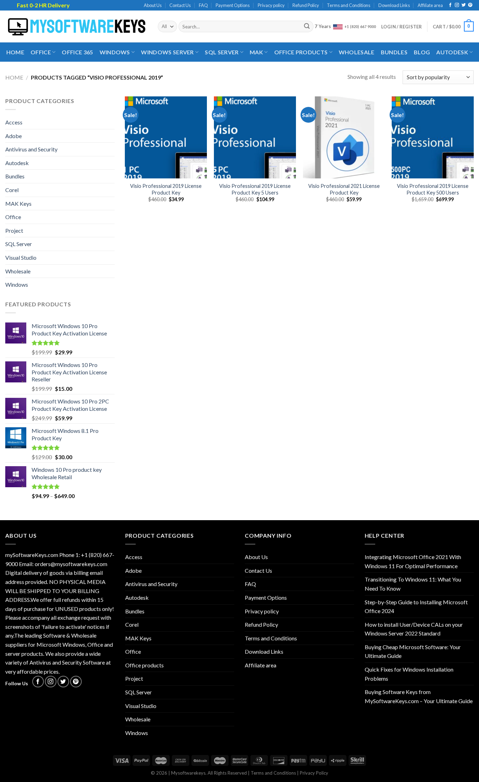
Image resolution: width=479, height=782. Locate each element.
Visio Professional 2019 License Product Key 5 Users (255, 189)
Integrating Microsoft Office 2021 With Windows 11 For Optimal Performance (413, 561)
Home (15, 52)
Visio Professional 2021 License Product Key (344, 189)
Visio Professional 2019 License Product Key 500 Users (432, 189)
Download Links (394, 5)
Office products (301, 52)
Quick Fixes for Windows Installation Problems (409, 674)
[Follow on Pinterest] (470, 5)
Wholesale (357, 52)
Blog (422, 52)
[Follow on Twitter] (463, 5)
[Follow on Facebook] (450, 5)
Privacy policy (271, 5)
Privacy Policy (314, 773)
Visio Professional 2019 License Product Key (166, 189)
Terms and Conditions (348, 5)
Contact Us (180, 5)
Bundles (394, 52)
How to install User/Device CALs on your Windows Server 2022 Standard (414, 629)
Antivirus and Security (31, 149)
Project (14, 230)
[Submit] (307, 27)
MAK (256, 52)
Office (41, 52)
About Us (153, 5)
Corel (12, 189)
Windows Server (167, 52)
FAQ (203, 5)
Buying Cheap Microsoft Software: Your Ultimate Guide (413, 651)
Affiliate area (430, 5)
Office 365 (77, 52)
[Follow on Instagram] (457, 5)
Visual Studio (20, 257)
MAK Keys (18, 203)
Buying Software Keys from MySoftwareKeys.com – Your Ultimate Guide (419, 696)
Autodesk (452, 52)
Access (13, 122)
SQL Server (221, 52)
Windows (115, 52)
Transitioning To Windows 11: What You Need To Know (413, 584)
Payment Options (233, 5)
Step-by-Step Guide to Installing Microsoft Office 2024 (416, 606)
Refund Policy (305, 5)
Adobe (13, 135)
